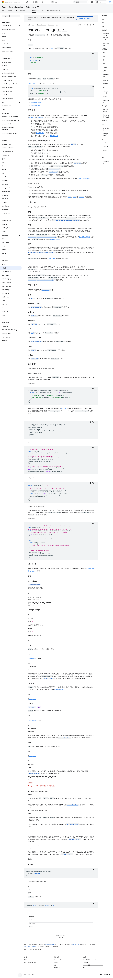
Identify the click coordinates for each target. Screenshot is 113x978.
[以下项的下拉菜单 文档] (30, 2)
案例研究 (35, 2)
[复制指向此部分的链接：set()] (32, 329)
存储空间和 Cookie (83, 178)
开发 (16, 10)
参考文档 (34, 10)
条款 (25, 974)
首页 (29, 25)
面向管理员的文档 (84, 237)
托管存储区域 (54, 136)
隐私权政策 (31, 974)
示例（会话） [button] (52, 83)
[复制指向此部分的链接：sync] (32, 743)
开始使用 (9, 10)
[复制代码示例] (93, 53)
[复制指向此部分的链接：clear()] (34, 347)
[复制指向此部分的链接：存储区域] (37, 202)
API (38, 7)
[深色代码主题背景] (90, 53)
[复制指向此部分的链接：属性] (31, 615)
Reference (30, 7)
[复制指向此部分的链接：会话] (32, 244)
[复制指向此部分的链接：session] (35, 704)
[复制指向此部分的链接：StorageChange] (41, 610)
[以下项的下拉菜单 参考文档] (39, 11)
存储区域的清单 (55, 239)
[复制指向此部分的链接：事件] (33, 859)
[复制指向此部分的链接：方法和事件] (39, 285)
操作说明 (22, 10)
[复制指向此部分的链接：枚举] (31, 593)
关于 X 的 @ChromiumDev (90, 959)
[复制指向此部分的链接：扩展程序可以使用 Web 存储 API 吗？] (56, 141)
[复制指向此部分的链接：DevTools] (37, 564)
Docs (4, 7)
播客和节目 (57, 967)
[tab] (33, 83)
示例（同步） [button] (42, 83)
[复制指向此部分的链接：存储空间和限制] (41, 184)
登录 (110, 2)
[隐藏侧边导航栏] (20, 975)
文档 (27, 2)
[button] (11, 264)
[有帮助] (90, 25)
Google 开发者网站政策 (30, 946)
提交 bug (26, 959)
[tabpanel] (61, 91)
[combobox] (81, 1)
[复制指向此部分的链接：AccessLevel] (39, 581)
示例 (43, 10)
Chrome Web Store (52, 10)
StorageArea (32, 658)
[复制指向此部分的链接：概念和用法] (39, 110)
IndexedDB (32, 117)
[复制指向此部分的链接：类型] (33, 576)
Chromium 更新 (58, 959)
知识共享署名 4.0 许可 (50, 944)
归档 (55, 965)
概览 (3, 10)
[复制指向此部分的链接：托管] (32, 225)
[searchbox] (11, 16)
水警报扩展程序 (35, 105)
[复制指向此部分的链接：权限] (33, 40)
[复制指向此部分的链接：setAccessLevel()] (42, 338)
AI (28, 10)
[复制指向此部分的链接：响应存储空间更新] (42, 374)
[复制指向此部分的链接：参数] (31, 886)
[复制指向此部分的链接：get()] (33, 295)
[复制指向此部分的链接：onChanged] (38, 355)
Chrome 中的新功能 (51, 2)
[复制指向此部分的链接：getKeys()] (36, 312)
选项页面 (63, 409)
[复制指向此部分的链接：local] (32, 646)
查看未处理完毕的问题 (30, 962)
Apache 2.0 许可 (76, 944)
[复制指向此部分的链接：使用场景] (37, 364)
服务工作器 (52, 258)
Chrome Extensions (16, 7)
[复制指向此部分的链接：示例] (33, 74)
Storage (40, 117)
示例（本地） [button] (32, 83)
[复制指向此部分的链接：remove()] (36, 321)
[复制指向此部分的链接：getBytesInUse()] (41, 304)
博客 (42, 2)
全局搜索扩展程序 (36, 102)
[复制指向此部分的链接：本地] (32, 212)
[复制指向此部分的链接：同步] (32, 264)
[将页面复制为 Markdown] (63, 30)
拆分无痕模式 (40, 133)
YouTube (85, 962)
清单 (51, 48)
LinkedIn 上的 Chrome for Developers (93, 965)
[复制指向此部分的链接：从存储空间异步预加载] (45, 507)
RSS (84, 967)
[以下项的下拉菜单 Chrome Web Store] (60, 11)
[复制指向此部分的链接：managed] (36, 684)
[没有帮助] (93, 25)
